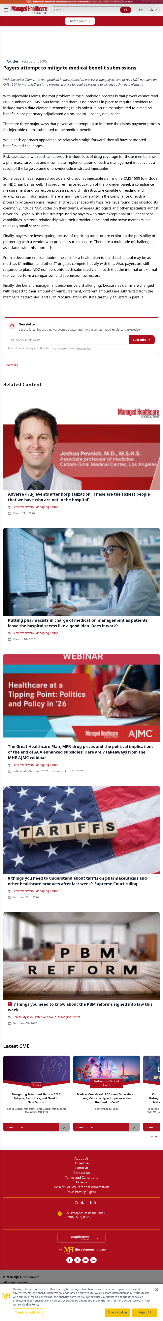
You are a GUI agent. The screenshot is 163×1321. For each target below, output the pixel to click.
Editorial (81, 1168)
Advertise (82, 1163)
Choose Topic (77, 21)
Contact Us (81, 1172)
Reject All (145, 1312)
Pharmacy (11, 365)
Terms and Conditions (81, 1177)
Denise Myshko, (23, 1017)
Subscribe (139, 340)
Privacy (81, 1182)
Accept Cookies (117, 1312)
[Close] (156, 1289)
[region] (81, 1302)
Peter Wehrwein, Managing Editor (35, 507)
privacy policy (83, 348)
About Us (81, 1158)
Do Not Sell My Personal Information (81, 1187)
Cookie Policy (30, 1304)
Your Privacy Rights (81, 1192)
